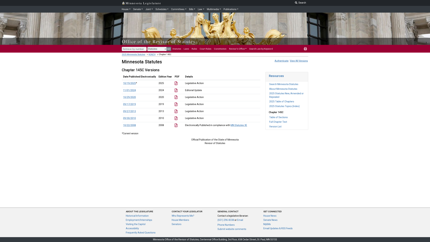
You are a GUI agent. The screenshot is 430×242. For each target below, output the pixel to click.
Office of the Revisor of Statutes (158, 41)
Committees (177, 9)
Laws (186, 48)
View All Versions (299, 60)
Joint (148, 9)
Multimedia (213, 9)
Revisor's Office (237, 48)
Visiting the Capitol (135, 224)
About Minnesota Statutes (283, 89)
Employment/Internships (139, 220)
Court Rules (205, 48)
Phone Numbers (226, 225)
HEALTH (152, 54)
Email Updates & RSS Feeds (278, 228)
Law (200, 9)
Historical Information (137, 215)
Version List (275, 126)
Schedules (161, 9)
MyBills (267, 224)
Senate (137, 9)
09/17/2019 (129, 104)
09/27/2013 (129, 111)
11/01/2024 (129, 90)
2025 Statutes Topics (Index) (284, 106)
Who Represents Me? (183, 215)
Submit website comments (232, 229)
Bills (191, 9)
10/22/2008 (129, 125)
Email (240, 220)
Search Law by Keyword (261, 48)
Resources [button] (276, 76)
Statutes (177, 48)
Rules (194, 48)
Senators (176, 224)
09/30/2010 (129, 118)
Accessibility (132, 228)
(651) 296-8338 (226, 220)
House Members (180, 220)
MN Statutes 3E (239, 125)
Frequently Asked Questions (141, 232)
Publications (230, 9)
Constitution (220, 48)
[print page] (305, 48)
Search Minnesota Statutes (283, 84)
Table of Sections (278, 117)
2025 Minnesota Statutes (133, 54)
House (125, 9)
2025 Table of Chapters (281, 101)
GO (168, 48)
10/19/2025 (129, 83)
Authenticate (282, 60)
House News (269, 215)
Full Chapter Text (278, 121)
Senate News (270, 220)
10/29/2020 (129, 97)
